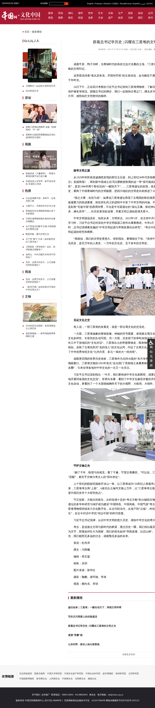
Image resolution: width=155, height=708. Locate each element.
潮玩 (70, 13)
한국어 (150, 4)
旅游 (140, 13)
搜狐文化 (92, 679)
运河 (150, 13)
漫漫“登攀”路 (75, 635)
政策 (120, 17)
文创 (100, 17)
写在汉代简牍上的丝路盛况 (82, 616)
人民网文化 (54, 679)
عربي (143, 4)
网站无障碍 (151, 356)
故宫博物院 (108, 673)
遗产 (110, 17)
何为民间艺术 (32, 91)
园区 (140, 17)
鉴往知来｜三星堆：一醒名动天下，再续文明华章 (94, 607)
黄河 (150, 17)
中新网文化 (67, 679)
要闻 (50, 13)
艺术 (100, 13)
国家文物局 (39, 673)
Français (98, 4)
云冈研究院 (133, 673)
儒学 (80, 13)
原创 (60, 13)
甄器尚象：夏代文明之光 (37, 234)
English (90, 4)
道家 (90, 17)
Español (136, 4)
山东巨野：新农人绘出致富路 (84, 644)
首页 (27, 31)
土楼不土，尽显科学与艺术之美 (40, 206)
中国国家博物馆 (26, 679)
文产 (120, 13)
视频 (28, 144)
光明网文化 (80, 679)
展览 (70, 17)
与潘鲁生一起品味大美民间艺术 (40, 86)
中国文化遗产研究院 (73, 673)
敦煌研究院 (120, 673)
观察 (60, 17)
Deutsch (107, 4)
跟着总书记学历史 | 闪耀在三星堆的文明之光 (92, 626)
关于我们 (36, 695)
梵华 (90, 13)
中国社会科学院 (93, 673)
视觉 (50, 17)
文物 (110, 13)
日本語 (115, 4)
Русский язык (125, 4)
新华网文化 (41, 679)
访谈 (130, 17)
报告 (130, 13)
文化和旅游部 (25, 673)
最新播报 (37, 31)
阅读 (80, 17)
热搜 (28, 190)
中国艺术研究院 (54, 673)
